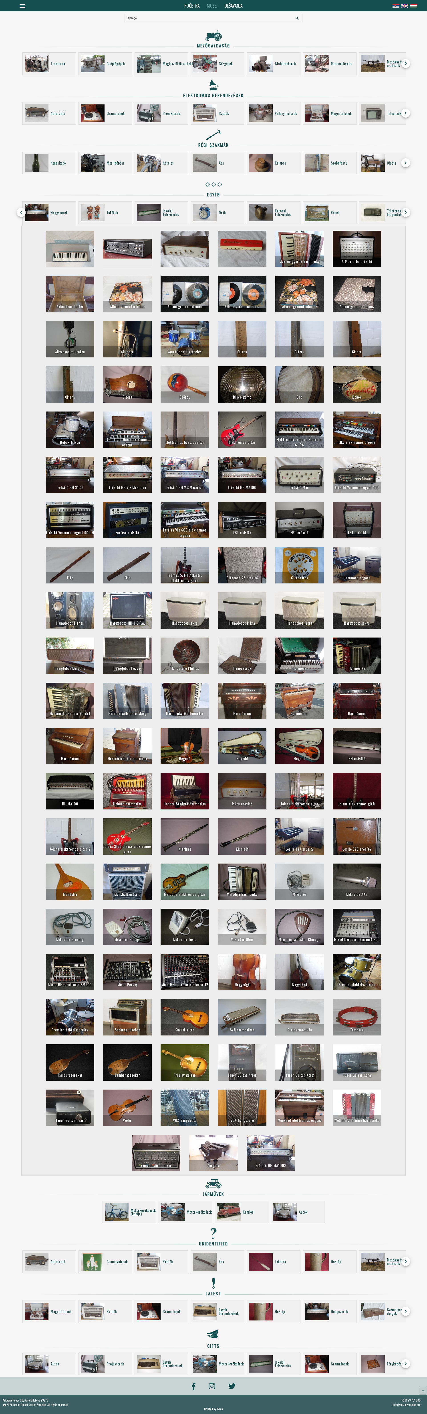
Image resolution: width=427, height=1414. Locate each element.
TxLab (220, 1409)
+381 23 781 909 (411, 1400)
